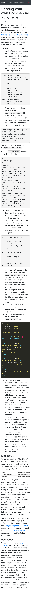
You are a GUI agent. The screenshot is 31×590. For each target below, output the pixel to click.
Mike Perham (6, 3)
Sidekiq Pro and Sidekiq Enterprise (14, 35)
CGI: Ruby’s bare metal (21, 531)
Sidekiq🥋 (18, 3)
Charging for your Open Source (16, 526)
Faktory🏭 (26, 3)
